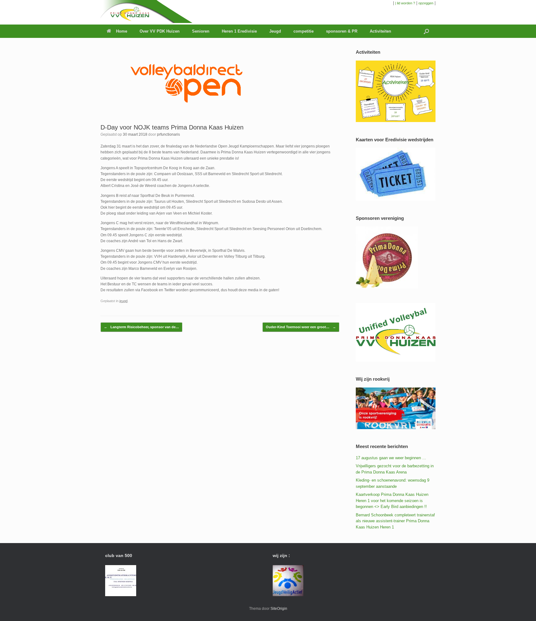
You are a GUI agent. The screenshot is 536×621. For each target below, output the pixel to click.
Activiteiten (380, 31)
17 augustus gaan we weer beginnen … (391, 458)
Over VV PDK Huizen (160, 31)
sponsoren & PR (341, 31)
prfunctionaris (168, 134)
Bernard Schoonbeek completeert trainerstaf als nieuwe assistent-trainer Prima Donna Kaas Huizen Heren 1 (395, 521)
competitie (303, 31)
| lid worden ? (405, 3)
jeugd (123, 301)
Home (121, 31)
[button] (426, 31)
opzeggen (425, 3)
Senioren (200, 31)
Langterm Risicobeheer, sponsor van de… (141, 327)
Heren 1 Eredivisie (239, 31)
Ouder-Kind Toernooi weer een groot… (301, 327)
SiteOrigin (278, 608)
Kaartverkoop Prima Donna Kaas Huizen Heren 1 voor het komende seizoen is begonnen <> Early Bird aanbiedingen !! (392, 500)
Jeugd (275, 31)
